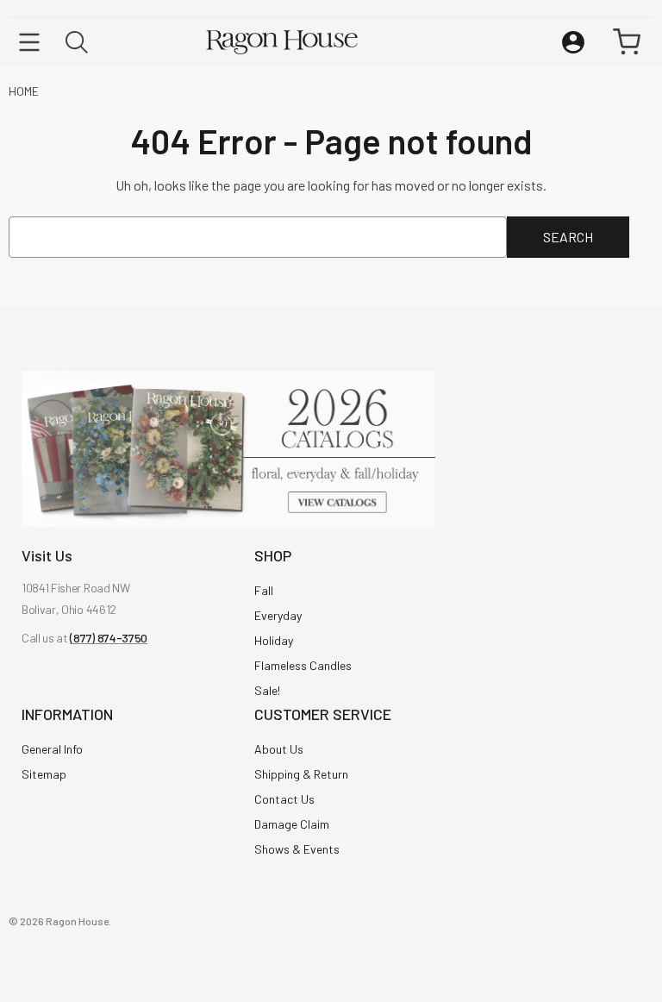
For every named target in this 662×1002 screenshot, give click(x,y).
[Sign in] (573, 42)
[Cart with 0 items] (626, 42)
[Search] (77, 42)
